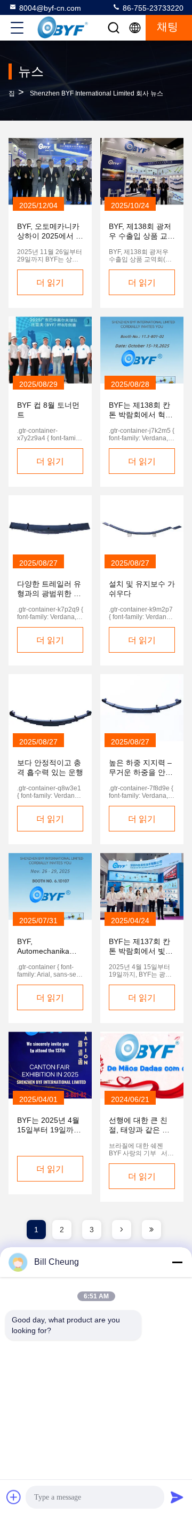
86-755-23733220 (152, 8)
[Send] (177, 1497)
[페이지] (121, 1229)
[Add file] (13, 1497)
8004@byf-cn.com (50, 8)
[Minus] (177, 1262)
